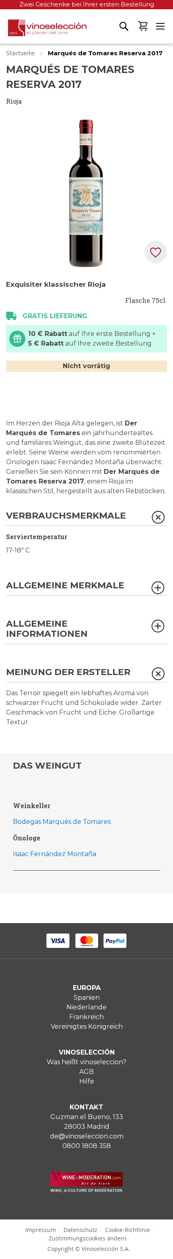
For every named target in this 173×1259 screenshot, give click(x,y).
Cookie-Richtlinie (127, 1230)
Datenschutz (80, 1230)
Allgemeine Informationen (47, 629)
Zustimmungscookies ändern (88, 1238)
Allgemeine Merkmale (65, 586)
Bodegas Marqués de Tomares (62, 821)
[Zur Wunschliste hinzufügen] (155, 252)
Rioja (14, 101)
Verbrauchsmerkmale (66, 516)
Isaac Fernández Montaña (54, 854)
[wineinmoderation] (86, 1190)
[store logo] (43, 31)
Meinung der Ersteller (68, 672)
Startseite (21, 53)
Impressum (40, 1230)
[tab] (86, 518)
